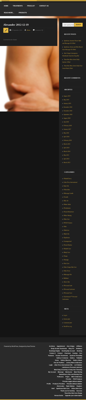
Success (79, 391)
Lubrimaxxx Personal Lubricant (72, 367)
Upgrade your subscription (73, 395)
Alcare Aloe (67, 282)
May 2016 (66, 133)
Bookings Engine (54, 351)
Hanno (28, 30)
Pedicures (60, 377)
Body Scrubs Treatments (59, 348)
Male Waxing (78, 372)
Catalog (74, 353)
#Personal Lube (68, 285)
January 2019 (67, 103)
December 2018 (68, 107)
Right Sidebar (70, 386)
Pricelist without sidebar (74, 384)
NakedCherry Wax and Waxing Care (70, 374)
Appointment (61, 346)
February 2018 (68, 125)
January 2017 (67, 129)
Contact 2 (52, 353)
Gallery (72, 358)
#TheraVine (67, 189)
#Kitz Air (66, 201)
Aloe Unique (70, 346)
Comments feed (68, 323)
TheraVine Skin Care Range (73, 393)
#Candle (66, 197)
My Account (52, 372)
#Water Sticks (67, 204)
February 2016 (68, 140)
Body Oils (66, 186)
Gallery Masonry (66, 360)
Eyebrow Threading (76, 355)
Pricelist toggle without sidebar (72, 381)
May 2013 (66, 155)
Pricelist (68, 379)
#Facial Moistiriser (69, 212)
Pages (67, 377)
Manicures (68, 372)
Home (57, 360)
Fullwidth (79, 358)
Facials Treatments (62, 355)
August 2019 (67, 96)
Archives (52, 346)
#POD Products (68, 223)
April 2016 (66, 136)
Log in (65, 315)
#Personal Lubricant (69, 289)
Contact (60, 353)
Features (51, 355)
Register (79, 386)
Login (51, 365)
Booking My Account (68, 351)
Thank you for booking (67, 391)
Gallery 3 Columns (62, 358)
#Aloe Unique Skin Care (70, 267)
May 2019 (66, 100)
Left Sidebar (78, 365)
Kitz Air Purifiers (59, 363)
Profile (49, 384)
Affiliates (79, 346)
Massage (61, 372)
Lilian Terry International (70, 182)
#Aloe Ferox (67, 271)
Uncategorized (67, 241)
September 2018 (68, 114)
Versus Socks (58, 395)
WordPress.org (68, 326)
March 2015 (67, 144)
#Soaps (66, 256)
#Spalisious (67, 237)
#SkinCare (66, 230)
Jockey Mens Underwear (74, 363)
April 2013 (66, 159)
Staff (53, 388)
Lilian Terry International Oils (63, 365)
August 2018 (67, 118)
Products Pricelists (59, 384)
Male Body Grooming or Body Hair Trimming (68, 370)
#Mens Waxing (67, 215)
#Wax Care (67, 219)
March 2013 (67, 162)
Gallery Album (77, 360)
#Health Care (67, 248)
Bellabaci (66, 278)
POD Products (77, 379)
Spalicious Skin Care (63, 388)
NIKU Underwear (76, 377)
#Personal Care (68, 293)
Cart (80, 353)
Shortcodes (60, 386)
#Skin (65, 226)
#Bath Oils (66, 234)
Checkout (67, 353)
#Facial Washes (68, 245)
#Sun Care (66, 263)
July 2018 (66, 122)
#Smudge (66, 260)
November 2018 (68, 111)
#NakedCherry (67, 178)
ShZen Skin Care (76, 388)
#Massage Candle (68, 193)
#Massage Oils (68, 274)
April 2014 (66, 148)
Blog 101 (71, 348)
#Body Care (67, 252)
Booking (79, 351)
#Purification (67, 208)
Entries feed (67, 319)
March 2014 (67, 151)
